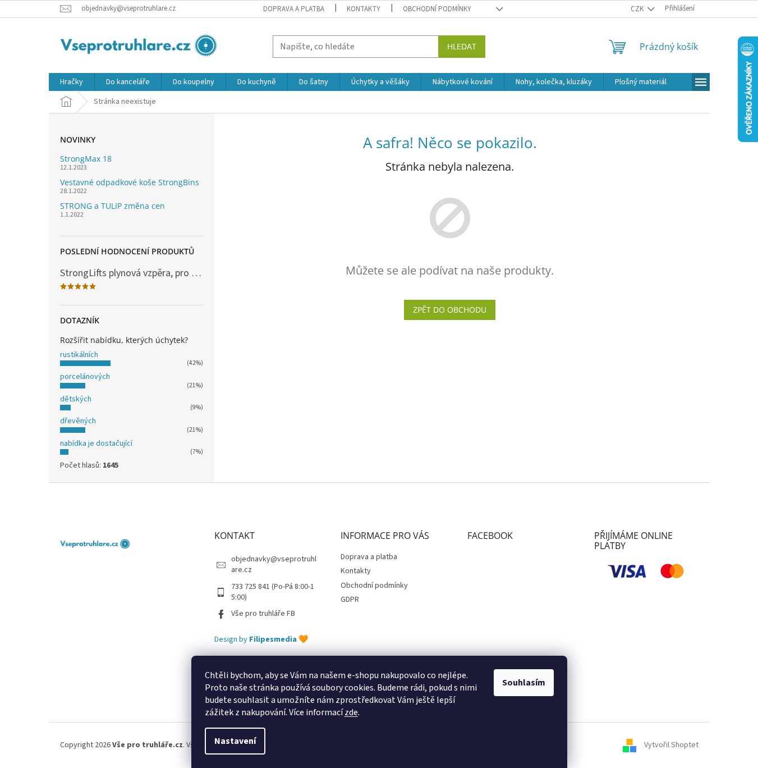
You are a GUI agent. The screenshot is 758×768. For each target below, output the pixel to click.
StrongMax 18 (86, 158)
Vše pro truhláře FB (263, 613)
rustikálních (79, 354)
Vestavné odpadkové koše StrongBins (129, 182)
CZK (638, 9)
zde (351, 712)
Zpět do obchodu (449, 309)
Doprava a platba (293, 9)
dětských (75, 399)
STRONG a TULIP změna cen (112, 206)
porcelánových (85, 376)
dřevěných (78, 421)
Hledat (461, 46)
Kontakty (363, 9)
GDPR (350, 599)
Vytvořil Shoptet (671, 745)
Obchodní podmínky (437, 9)
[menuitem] (71, 82)
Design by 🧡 (261, 639)
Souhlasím (523, 682)
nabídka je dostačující (96, 443)
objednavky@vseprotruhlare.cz (273, 564)
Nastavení (235, 741)
